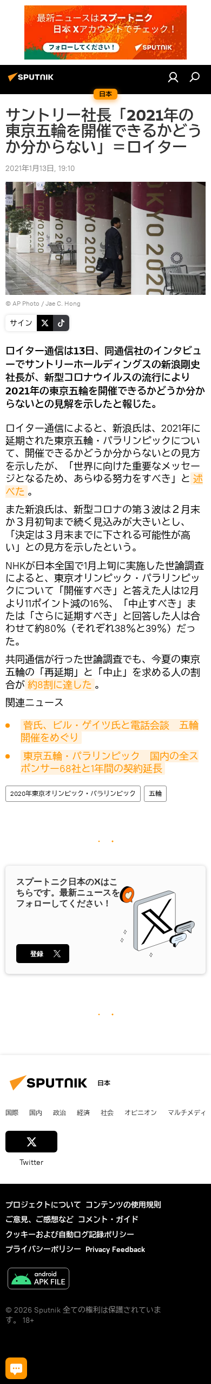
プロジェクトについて (43, 1205)
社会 (107, 1112)
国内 (35, 1112)
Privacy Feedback (115, 1249)
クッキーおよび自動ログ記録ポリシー (69, 1235)
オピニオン (140, 1112)
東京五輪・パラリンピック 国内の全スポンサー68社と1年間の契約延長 (110, 762)
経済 (83, 1112)
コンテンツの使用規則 (123, 1205)
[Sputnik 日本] (32, 81)
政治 (59, 1112)
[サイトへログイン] (173, 77)
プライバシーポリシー (43, 1249)
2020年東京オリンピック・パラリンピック (73, 793)
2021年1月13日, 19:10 (40, 168)
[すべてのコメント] (16, 1368)
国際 (11, 1112)
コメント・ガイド (108, 1219)
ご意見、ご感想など (39, 1219)
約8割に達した (60, 684)
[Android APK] (38, 1280)
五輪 (155, 793)
